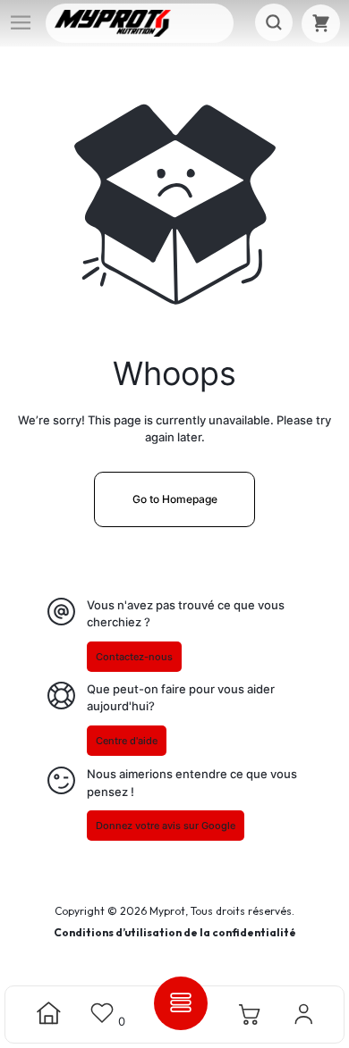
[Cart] (321, 23)
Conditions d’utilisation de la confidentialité (175, 932)
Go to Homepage (174, 499)
